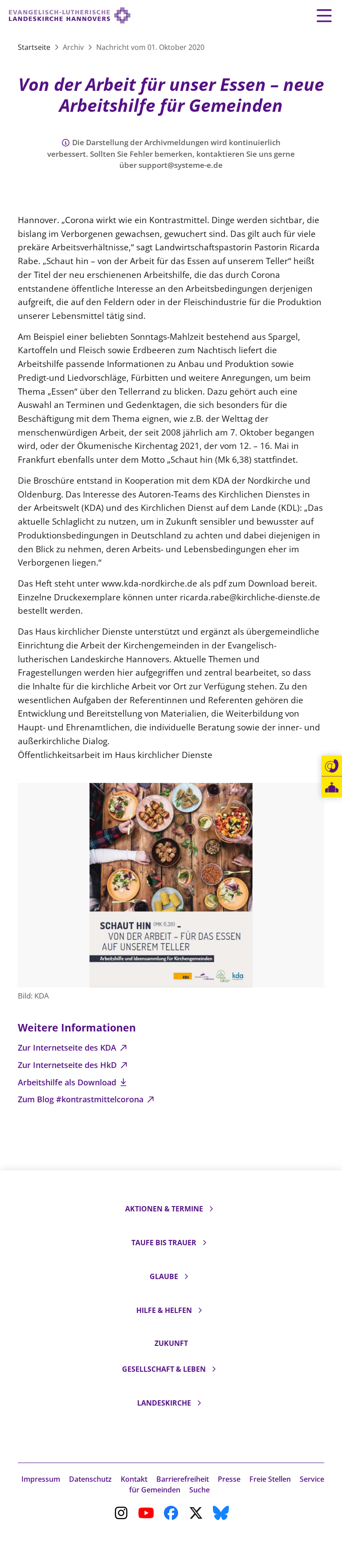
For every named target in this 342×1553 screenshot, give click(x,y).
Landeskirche (164, 1403)
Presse (229, 1479)
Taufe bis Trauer (163, 1242)
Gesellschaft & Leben (164, 1369)
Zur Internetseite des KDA (68, 1047)
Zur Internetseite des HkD (68, 1065)
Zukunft (171, 1343)
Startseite (35, 47)
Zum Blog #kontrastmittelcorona (82, 1099)
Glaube (164, 1276)
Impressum (40, 1479)
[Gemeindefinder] (332, 787)
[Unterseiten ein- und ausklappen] (211, 1208)
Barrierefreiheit (182, 1479)
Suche (199, 1490)
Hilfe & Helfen (164, 1310)
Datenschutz (90, 1479)
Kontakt (134, 1479)
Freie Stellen (270, 1479)
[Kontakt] (332, 766)
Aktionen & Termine (164, 1209)
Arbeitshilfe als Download (68, 1082)
